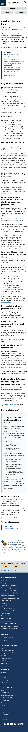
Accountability (5, 655)
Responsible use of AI (7, 658)
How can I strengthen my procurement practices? (11, 72)
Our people (4, 640)
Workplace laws (5, 643)
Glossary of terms (6, 703)
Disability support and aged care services (12, 593)
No (16, 566)
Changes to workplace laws (8, 585)
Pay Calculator (8, 526)
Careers (3, 660)
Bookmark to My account (11, 570)
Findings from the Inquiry (11, 59)
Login (7, 12)
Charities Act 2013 (17, 221)
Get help (3, 705)
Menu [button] (2, 4)
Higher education (6, 606)
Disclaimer (6, 717)
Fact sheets (4, 677)
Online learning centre (7, 687)
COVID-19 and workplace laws (9, 590)
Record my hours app (7, 698)
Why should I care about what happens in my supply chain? (12, 68)
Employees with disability (8, 595)
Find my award (5, 692)
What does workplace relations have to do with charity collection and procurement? (14, 63)
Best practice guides (7, 675)
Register (21, 12)
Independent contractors (11, 404)
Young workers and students (9, 628)
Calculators (4, 682)
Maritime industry (6, 613)
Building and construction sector (10, 583)
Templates (4, 672)
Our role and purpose (7, 638)
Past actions (7, 57)
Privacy (5, 719)
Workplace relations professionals (10, 626)
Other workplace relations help (10, 695)
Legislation (4, 648)
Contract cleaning (6, 588)
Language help (5, 700)
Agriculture (4, 580)
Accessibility (6, 712)
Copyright (5, 714)
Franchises (4, 603)
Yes (6, 566)
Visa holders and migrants (8, 623)
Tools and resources (9, 78)
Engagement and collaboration (10, 653)
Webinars (4, 690)
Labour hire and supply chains (9, 611)
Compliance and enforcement (9, 645)
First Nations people (7, 600)
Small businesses (6, 621)
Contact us (19, 518)
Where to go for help (9, 75)
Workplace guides (6, 680)
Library (3, 685)
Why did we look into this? (11, 54)
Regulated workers (6, 618)
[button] (25, 3)
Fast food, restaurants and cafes (10, 598)
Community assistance (7, 650)
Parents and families (7, 616)
